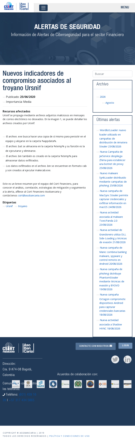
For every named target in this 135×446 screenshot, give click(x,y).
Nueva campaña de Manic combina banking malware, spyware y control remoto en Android (113, 256)
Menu (125, 7)
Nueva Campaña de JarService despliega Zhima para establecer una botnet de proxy (112, 160)
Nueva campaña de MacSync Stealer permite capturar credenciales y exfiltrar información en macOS (113, 199)
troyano (22, 206)
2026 (102, 96)
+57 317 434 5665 (21, 400)
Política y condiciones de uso (69, 436)
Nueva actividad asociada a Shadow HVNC (110, 324)
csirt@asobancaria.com (31, 195)
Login (125, 345)
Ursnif (9, 206)
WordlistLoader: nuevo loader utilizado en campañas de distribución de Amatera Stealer (113, 138)
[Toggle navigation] (43, 8)
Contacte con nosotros (94, 346)
